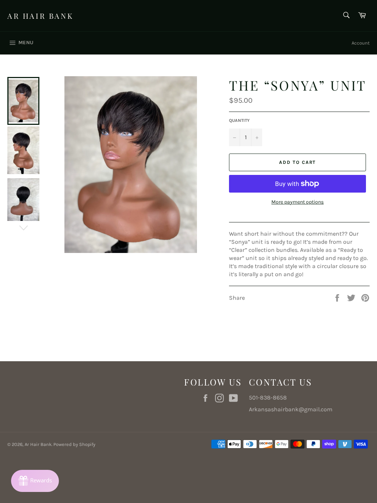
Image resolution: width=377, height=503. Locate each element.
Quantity (239, 120)
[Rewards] (35, 481)
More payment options (297, 202)
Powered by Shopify (74, 444)
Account (361, 43)
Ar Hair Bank (40, 16)
